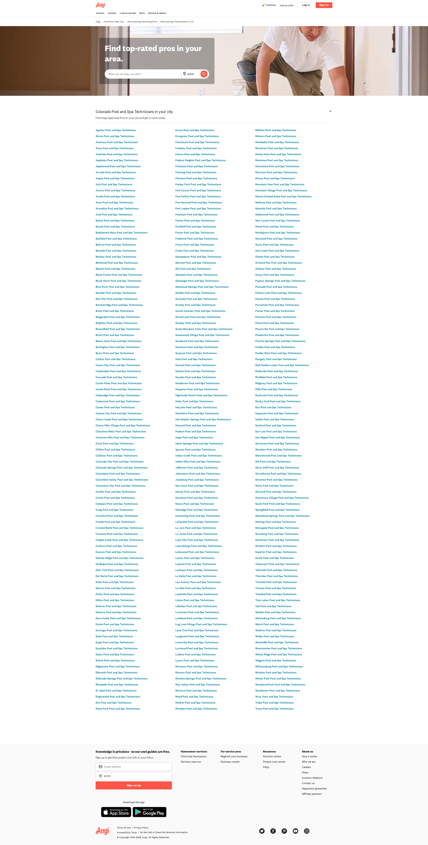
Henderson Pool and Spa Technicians (197, 383)
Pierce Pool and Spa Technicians (274, 323)
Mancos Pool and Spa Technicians (195, 672)
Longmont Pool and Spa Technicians (197, 636)
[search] (203, 74)
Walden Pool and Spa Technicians (275, 612)
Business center (230, 761)
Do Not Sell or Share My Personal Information (164, 832)
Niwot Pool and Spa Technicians (274, 226)
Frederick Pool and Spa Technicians (196, 238)
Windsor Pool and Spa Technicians (276, 672)
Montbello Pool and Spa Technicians (277, 142)
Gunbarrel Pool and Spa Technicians (197, 341)
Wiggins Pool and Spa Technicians (275, 660)
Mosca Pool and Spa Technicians (275, 178)
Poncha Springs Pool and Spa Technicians (280, 341)
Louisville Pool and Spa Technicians (197, 642)
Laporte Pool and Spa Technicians (195, 564)
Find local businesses (193, 756)
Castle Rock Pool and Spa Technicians (119, 389)
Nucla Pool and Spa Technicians (274, 244)
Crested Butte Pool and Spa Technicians (119, 528)
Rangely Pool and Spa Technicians (276, 359)
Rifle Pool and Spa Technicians (273, 389)
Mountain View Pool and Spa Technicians (279, 184)
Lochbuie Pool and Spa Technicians (196, 618)
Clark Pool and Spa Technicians (115, 443)
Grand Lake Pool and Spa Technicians (198, 317)
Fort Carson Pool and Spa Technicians (198, 190)
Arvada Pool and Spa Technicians (116, 172)
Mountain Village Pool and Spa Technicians (281, 190)
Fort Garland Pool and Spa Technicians (198, 202)
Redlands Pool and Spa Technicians (276, 371)
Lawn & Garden (128, 13)
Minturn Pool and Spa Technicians (275, 136)
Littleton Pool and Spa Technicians (196, 606)
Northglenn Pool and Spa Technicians (277, 232)
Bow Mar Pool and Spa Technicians (117, 299)
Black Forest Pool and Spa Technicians (119, 275)
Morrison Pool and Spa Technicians (276, 172)
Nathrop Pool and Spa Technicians (276, 202)
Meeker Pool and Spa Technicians (195, 702)
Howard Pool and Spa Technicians (195, 425)
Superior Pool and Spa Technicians (276, 552)
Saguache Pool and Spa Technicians (276, 413)
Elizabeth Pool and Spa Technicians (117, 684)
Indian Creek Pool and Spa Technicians (198, 455)
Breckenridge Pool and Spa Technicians (119, 305)
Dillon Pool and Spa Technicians (115, 600)
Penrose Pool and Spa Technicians (275, 317)
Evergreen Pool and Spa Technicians (197, 136)
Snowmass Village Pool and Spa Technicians (282, 498)
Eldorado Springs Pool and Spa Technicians (122, 678)
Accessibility (127, 832)
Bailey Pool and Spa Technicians (115, 220)
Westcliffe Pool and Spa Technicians (277, 642)
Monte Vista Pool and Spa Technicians (278, 154)
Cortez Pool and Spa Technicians (115, 498)
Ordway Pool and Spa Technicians (275, 269)
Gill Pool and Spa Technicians (193, 269)
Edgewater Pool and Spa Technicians (118, 666)
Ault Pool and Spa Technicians (114, 184)
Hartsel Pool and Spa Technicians (195, 365)
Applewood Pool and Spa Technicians (118, 166)
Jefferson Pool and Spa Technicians (196, 467)
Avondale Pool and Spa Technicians (117, 208)
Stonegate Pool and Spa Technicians (277, 528)
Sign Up (324, 5)
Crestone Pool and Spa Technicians (117, 534)
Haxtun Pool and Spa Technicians (195, 371)
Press (305, 772)
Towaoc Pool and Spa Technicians (275, 588)
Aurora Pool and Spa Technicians (115, 190)
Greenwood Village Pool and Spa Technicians (202, 335)
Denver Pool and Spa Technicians (116, 588)
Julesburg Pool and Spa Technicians (197, 479)
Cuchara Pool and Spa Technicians (116, 546)
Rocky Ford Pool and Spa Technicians (278, 401)
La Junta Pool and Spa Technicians (196, 534)
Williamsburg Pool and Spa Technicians (279, 666)
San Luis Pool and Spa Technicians (276, 431)
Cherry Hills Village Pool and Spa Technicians (123, 425)
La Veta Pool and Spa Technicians (195, 588)
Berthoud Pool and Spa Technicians (117, 262)
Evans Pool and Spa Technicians (194, 130)
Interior (100, 13)
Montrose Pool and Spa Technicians (276, 160)
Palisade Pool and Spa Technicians (276, 287)
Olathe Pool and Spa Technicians (275, 256)
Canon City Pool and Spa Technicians (118, 365)
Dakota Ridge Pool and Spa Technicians (119, 558)
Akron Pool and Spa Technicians (115, 136)
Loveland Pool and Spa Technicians (196, 648)
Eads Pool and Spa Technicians (114, 636)
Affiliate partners (312, 793)
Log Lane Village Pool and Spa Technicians (201, 624)
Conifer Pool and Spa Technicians (116, 491)
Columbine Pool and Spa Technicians (118, 473)
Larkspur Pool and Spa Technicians (196, 570)
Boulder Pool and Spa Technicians (116, 293)
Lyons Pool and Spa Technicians (194, 660)
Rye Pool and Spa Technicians (273, 407)
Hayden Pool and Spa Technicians (195, 377)
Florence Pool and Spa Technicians (196, 178)
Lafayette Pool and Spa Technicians (197, 522)
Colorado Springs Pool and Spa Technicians (122, 467)
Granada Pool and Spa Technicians (196, 299)
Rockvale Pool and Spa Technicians (276, 395)
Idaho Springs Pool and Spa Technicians (199, 443)
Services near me (191, 761)
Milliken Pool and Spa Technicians (275, 130)
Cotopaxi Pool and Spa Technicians (117, 504)
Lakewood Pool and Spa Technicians (197, 552)
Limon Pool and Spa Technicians (194, 600)
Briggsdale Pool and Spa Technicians (118, 317)
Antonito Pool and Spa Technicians (117, 154)
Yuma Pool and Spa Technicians (274, 708)
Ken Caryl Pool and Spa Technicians (197, 485)
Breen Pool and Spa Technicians (115, 311)
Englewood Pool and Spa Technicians (118, 696)
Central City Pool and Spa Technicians (118, 413)
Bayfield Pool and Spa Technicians (116, 238)
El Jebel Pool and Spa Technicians (116, 690)
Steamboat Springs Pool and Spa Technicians (282, 516)
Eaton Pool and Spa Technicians (115, 654)
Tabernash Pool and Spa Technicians (277, 564)
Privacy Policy (141, 827)
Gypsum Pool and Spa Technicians (196, 353)
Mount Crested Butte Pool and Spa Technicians (283, 196)
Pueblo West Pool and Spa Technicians (278, 353)
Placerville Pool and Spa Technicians (277, 329)
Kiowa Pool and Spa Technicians (194, 504)
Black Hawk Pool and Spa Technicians (118, 281)
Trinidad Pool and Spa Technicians (276, 594)
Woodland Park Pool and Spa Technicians (280, 684)
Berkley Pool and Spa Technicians (116, 256)
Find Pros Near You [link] (114, 21)
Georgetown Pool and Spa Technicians (198, 256)
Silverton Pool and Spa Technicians (276, 479)
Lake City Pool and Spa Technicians (196, 540)
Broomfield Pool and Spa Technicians (118, 329)
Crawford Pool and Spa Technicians (117, 516)
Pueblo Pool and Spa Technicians (275, 347)
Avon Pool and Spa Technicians (114, 202)
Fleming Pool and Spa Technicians (196, 172)
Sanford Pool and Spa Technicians (275, 425)
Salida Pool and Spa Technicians (274, 419)
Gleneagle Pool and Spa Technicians (197, 281)
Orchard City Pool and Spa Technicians (278, 262)
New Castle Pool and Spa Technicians (277, 220)
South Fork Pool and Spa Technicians (277, 504)
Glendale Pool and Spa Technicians (196, 275)
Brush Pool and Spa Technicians (115, 335)
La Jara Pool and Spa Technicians (195, 528)
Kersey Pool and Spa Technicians (195, 491)
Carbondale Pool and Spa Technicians (118, 371)
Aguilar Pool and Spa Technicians (116, 130)
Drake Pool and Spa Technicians (115, 624)
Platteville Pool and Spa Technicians (277, 335)
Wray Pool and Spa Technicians (274, 696)
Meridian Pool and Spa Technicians (196, 708)
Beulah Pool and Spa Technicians (115, 269)
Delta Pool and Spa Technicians (115, 582)
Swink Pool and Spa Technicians (274, 558)
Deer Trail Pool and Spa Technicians (117, 570)
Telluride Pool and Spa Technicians (276, 570)
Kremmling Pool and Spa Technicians (197, 516)
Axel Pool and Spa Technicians (114, 214)
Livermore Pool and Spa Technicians (197, 612)
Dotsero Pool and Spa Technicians (116, 612)
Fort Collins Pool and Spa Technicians (198, 196)
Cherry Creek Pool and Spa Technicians (119, 419)
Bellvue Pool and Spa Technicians (116, 244)
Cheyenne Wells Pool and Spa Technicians (121, 431)
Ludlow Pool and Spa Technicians (195, 654)
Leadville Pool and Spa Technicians (196, 594)
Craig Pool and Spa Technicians (114, 510)
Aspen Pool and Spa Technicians (115, 178)
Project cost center (274, 761)
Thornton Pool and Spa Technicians (276, 576)
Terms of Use (124, 827)
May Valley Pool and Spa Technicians (197, 684)
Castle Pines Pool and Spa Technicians (119, 383)
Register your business (234, 756)
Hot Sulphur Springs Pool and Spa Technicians (203, 419)
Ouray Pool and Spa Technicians (274, 275)
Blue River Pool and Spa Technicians (117, 287)
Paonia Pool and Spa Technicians (275, 299)
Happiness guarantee (314, 788)
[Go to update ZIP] (185, 74)
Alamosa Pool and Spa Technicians (117, 142)
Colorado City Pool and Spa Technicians (120, 461)
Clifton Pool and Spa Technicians (115, 449)
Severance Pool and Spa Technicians (277, 443)
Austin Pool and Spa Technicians (115, 196)
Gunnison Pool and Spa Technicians (196, 347)
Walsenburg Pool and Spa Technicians (278, 618)
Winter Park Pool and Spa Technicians (278, 678)
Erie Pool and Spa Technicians (114, 702)
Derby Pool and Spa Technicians (115, 594)
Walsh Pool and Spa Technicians (274, 624)
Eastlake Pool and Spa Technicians (117, 648)
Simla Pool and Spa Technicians (274, 485)
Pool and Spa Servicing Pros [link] (142, 21)
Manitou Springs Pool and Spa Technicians (200, 678)
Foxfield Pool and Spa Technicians (195, 226)
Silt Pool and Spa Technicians (273, 461)
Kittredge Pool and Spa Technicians (196, 510)
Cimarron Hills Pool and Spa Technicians (120, 437)
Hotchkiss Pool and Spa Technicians (197, 413)
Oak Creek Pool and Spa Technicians (277, 250)
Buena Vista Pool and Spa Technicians (118, 341)
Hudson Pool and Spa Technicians (195, 431)
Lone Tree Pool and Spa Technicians (197, 630)
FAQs (266, 767)
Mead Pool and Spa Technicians (194, 696)
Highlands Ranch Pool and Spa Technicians (201, 395)
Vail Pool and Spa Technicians (273, 606)
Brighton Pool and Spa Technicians (116, 323)
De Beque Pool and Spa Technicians (117, 564)
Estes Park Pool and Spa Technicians (118, 708)
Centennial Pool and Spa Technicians (118, 401)
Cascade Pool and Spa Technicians (116, 377)
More (142, 13)
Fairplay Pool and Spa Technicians (196, 148)
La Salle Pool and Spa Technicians (196, 576)
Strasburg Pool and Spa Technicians (277, 534)
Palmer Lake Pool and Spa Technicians (278, 293)
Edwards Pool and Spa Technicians (116, 672)
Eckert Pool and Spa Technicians (115, 660)
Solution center (272, 756)
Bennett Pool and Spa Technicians (116, 250)
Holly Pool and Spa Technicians (194, 401)
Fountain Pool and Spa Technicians (196, 214)
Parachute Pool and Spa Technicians (277, 305)
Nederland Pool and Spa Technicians (277, 214)
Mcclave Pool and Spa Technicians (196, 690)
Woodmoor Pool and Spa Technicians (277, 690)
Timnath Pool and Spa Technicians (276, 582)
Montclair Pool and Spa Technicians (276, 148)
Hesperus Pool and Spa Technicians (196, 389)
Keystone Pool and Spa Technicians (196, 498)
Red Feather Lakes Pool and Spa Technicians (282, 365)
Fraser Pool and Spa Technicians (195, 232)
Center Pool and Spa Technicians (115, 407)
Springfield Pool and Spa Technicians (277, 510)
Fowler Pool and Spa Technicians (195, 220)
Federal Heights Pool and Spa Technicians (200, 160)
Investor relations (312, 777)
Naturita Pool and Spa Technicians (276, 208)
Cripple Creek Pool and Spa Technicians (119, 540)
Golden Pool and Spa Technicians (195, 293)
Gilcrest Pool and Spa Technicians (195, 262)
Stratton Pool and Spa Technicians (276, 546)
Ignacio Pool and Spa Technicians (195, 449)
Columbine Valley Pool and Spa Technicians (122, 479)
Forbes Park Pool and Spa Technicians (198, 184)
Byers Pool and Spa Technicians (115, 353)
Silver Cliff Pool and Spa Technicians (277, 467)
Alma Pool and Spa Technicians (115, 148)
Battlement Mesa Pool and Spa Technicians (122, 232)
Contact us (308, 783)
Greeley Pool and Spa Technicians (195, 323)
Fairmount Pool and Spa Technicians (197, 142)
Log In (306, 5)
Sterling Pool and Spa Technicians (275, 522)
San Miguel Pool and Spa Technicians (277, 437)
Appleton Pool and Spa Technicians (117, 160)
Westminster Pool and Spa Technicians (278, 648)
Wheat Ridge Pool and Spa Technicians (278, 654)
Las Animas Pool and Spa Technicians (198, 582)
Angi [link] (98, 21)
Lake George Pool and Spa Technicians (198, 546)
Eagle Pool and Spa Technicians (115, 642)
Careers (306, 767)
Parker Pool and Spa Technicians (275, 311)
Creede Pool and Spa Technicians (115, 522)
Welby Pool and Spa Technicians (274, 636)
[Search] (203, 74)
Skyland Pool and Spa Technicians (276, 491)
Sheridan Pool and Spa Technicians (276, 449)
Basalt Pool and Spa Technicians (115, 226)
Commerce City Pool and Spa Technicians (120, 485)
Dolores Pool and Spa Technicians (116, 606)
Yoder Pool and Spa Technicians (274, 702)
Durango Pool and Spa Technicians (116, 630)
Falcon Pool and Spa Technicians (195, 154)
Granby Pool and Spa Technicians (195, 305)
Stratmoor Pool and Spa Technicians (277, 540)
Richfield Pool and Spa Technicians (276, 377)
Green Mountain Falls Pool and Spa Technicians (204, 329)
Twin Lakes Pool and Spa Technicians (277, 600)
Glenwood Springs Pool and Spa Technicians (202, 287)
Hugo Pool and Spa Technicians (194, 437)
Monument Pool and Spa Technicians (277, 166)
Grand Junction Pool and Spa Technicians (200, 311)
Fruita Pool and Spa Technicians (194, 250)
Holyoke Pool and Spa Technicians (196, 407)
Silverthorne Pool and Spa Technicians (278, 473)
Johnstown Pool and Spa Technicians (197, 473)
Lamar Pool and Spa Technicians (195, 558)
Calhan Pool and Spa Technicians (116, 359)
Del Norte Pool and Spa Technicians (117, 576)
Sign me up (134, 785)
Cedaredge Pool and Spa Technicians (118, 395)
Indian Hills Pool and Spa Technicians (198, 461)
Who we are (308, 761)
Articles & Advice (157, 13)
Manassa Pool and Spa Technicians (196, 666)
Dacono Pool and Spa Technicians (116, 552)
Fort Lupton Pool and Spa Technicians (198, 208)
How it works (309, 756)
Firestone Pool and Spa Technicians (196, 166)
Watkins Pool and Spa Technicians (275, 630)
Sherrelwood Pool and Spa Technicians (278, 455)
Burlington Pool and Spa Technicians (118, 347)
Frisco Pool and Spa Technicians (194, 244)
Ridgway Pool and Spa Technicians (276, 383)
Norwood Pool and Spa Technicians (276, 238)
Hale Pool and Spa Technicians (193, 359)
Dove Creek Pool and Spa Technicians (118, 618)
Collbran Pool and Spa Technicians (116, 455)
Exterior (112, 13)
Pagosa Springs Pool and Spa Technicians (280, 281)
